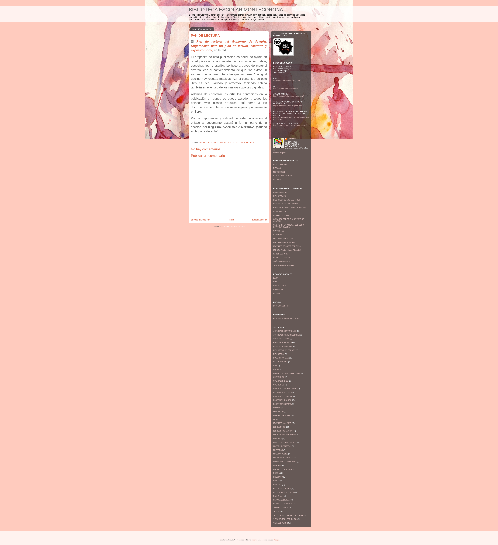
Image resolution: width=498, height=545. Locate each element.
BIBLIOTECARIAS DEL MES (284, 350)
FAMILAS (222, 142)
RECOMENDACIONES (245, 142)
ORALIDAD (277, 465)
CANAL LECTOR (279, 211)
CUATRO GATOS (279, 286)
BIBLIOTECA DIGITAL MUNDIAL (285, 204)
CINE (275, 366)
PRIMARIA (277, 485)
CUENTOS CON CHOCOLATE (284, 389)
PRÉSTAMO (278, 477)
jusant (254, 540)
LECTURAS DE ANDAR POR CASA (287, 246)
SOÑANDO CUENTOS (281, 262)
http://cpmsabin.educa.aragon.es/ (285, 88)
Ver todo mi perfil (279, 153)
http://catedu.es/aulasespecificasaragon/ (288, 96)
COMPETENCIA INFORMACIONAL (286, 373)
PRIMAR (276, 481)
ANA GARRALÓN (279, 192)
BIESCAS (277, 168)
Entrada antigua (259, 220)
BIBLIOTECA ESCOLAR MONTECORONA (236, 9)
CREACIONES (278, 377)
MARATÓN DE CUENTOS (283, 458)
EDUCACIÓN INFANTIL (282, 400)
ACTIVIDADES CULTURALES (284, 331)
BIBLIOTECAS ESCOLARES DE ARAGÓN (289, 208)
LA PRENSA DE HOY (281, 306)
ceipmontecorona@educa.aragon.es (286, 80)
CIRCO (276, 369)
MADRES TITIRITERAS (282, 446)
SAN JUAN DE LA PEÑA (282, 176)
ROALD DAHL (278, 496)
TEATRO (276, 511)
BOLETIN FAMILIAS (281, 358)
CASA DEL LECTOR (281, 215)
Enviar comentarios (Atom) (234, 226)
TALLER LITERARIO (281, 508)
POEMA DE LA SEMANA (282, 469)
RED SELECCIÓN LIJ (281, 258)
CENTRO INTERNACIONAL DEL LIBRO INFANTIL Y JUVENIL (288, 226)
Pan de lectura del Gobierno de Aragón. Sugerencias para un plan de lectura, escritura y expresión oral (229, 46)
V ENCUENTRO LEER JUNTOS (285, 519)
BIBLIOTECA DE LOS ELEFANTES (286, 200)
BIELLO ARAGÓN (280, 164)
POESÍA (276, 473)
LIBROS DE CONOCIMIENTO (284, 442)
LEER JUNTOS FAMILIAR (283, 431)
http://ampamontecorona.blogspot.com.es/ (289, 106)
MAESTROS (278, 450)
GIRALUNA (277, 235)
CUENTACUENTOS (280, 381)
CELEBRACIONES (280, 362)
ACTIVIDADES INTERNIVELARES (286, 335)
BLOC (275, 282)
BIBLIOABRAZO (279, 196)
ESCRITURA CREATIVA (282, 404)
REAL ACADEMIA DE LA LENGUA (286, 318)
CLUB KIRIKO (278, 231)
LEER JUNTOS (279, 427)
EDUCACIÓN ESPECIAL (282, 396)
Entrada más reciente (200, 220)
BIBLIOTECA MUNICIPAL (283, 346)
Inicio (231, 220)
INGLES (276, 419)
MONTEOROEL (279, 172)
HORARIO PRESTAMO (282, 415)
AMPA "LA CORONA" (281, 339)
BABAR (276, 278)
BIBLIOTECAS (279, 354)
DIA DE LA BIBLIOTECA (282, 393)
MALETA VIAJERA (280, 454)
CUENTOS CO (278, 385)
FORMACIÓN (278, 412)
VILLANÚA (277, 180)
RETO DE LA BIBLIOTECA (283, 492)
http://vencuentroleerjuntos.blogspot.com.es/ (290, 125)
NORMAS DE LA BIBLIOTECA (285, 462)
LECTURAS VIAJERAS (282, 423)
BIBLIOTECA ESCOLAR (208, 142)
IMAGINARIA (278, 290)
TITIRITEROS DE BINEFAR (284, 265)
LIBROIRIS (231, 142)
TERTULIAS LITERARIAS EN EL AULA (288, 515)
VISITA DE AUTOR (280, 523)
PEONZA (276, 293)
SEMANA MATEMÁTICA (282, 504)
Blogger (276, 540)
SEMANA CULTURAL (281, 500)
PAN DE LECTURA (280, 254)
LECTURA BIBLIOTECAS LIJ (284, 242)
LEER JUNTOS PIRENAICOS (284, 435)
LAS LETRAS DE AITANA (283, 239)
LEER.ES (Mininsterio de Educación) (287, 250)
